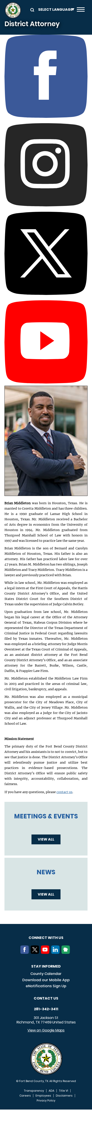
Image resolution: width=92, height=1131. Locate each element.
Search (31, 9)
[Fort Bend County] (12, 10)
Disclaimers (64, 1095)
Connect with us (46, 937)
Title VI (63, 1090)
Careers (25, 1095)
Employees (43, 1095)
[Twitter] (36, 952)
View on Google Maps (46, 1030)
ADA (51, 1090)
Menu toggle (81, 10)
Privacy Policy (46, 1100)
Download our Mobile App (46, 980)
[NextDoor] (66, 952)
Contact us (46, 998)
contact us (64, 792)
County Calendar (46, 973)
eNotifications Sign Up (46, 986)
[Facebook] (25, 952)
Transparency (34, 1090)
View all (46, 839)
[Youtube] (46, 952)
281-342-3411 (46, 1009)
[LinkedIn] (56, 952)
